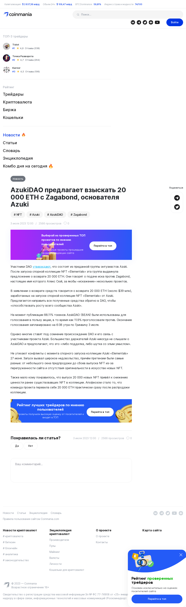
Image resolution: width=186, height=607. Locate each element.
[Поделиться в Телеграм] (177, 197)
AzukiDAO (56, 214)
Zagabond (80, 214)
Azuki (35, 214)
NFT (19, 214)
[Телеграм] (139, 22)
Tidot (15, 44)
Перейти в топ (103, 245)
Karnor (16, 67)
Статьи (10, 142)
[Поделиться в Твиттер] (177, 206)
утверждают (41, 266)
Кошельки (13, 117)
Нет (30, 445)
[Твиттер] (145, 22)
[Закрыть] (181, 555)
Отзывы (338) (32, 48)
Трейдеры (13, 94)
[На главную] (18, 14)
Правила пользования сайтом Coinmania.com (31, 518)
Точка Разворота (22, 56)
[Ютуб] (157, 22)
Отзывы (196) (32, 71)
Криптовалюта (17, 102)
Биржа (9, 109)
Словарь (11, 150)
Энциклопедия (18, 158)
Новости (11, 135)
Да (17, 445)
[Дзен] (151, 22)
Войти (175, 22)
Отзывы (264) (32, 60)
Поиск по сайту (78, 14)
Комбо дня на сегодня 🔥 (28, 166)
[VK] (133, 22)
